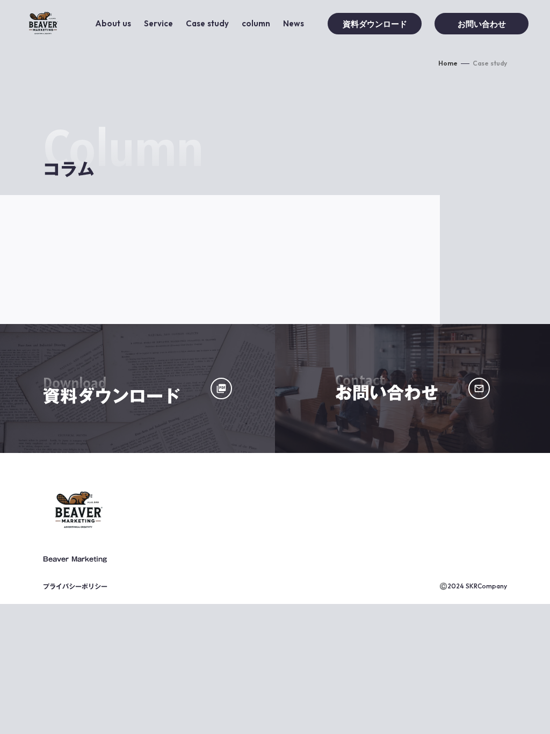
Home (448, 63)
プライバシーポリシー (75, 586)
